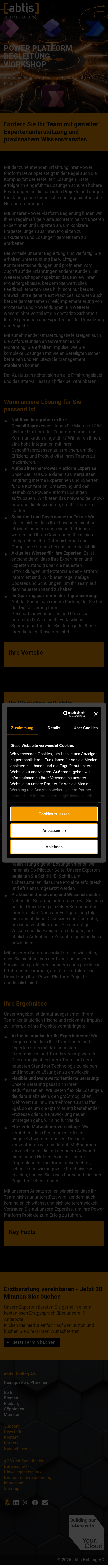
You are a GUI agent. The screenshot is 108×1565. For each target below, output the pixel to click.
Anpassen (51, 830)
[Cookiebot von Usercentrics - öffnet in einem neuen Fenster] (64, 714)
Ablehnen (54, 847)
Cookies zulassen (54, 814)
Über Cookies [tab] (86, 728)
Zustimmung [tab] (22, 728)
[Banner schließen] (96, 714)
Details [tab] (54, 728)
